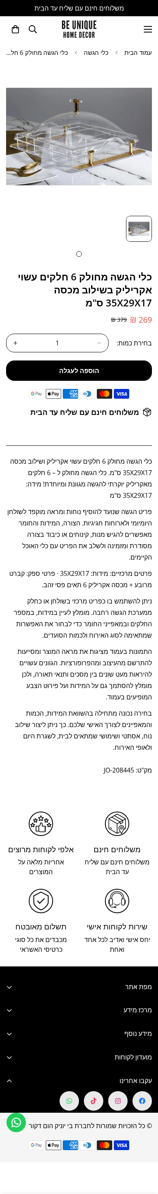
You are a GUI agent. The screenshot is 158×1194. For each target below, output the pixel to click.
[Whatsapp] (69, 1101)
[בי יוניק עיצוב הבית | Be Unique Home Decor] (79, 29)
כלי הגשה (96, 52)
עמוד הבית (138, 52)
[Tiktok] (93, 1101)
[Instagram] (118, 1101)
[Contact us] (16, 1122)
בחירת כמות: (134, 343)
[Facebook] (142, 1101)
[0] (15, 29)
